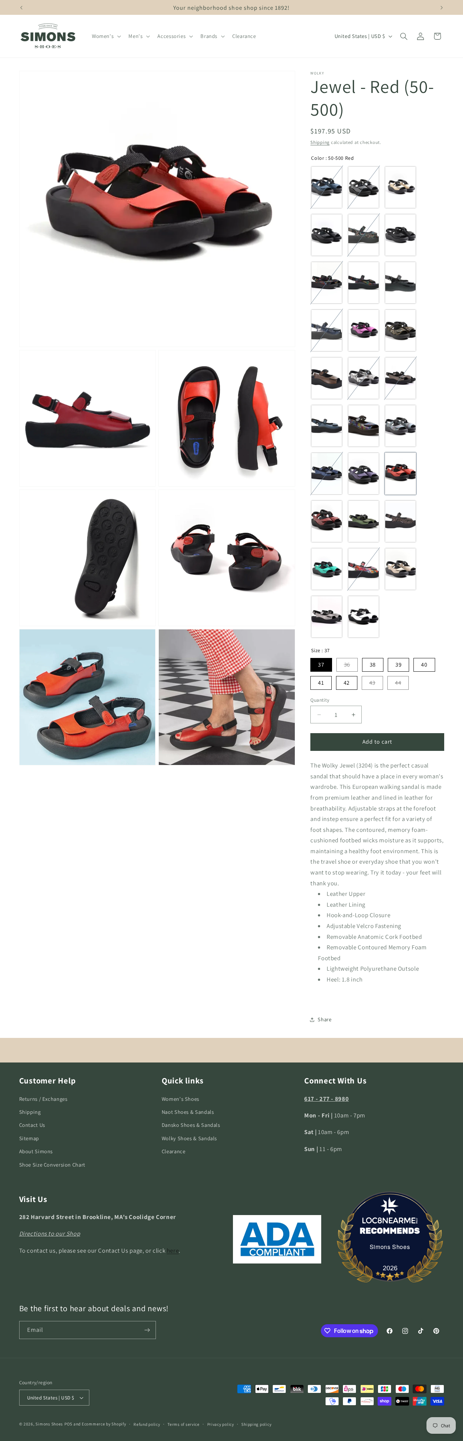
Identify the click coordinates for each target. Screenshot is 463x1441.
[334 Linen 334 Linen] (400, 569)
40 (424, 664)
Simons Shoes (390, 1247)
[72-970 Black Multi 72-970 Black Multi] (326, 282)
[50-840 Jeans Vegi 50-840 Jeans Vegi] (326, 426)
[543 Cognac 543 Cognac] (326, 378)
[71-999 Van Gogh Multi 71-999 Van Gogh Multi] (363, 569)
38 (373, 664)
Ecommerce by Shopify (104, 1424)
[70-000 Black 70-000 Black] (400, 235)
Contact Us (32, 1124)
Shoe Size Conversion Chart (52, 1164)
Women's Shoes (180, 1098)
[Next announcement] (442, 7)
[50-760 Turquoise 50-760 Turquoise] (326, 569)
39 (398, 664)
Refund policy (146, 1424)
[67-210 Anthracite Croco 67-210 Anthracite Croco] (363, 187)
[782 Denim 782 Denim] (326, 187)
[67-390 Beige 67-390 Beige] (400, 187)
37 (321, 664)
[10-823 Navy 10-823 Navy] (326, 473)
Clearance (174, 1151)
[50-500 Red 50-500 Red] (400, 473)
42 (347, 683)
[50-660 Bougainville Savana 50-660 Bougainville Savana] (363, 330)
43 (372, 683)
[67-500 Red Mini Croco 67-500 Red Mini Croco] (326, 521)
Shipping (320, 142)
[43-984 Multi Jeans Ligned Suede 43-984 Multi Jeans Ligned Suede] (400, 426)
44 (398, 683)
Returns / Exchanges (43, 1098)
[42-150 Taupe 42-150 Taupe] (400, 521)
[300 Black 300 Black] (326, 235)
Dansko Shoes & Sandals (191, 1124)
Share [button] (324, 1019)
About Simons (36, 1151)
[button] (105, 36)
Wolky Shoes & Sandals (189, 1138)
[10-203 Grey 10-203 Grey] (326, 616)
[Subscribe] (147, 1330)
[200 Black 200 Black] (400, 282)
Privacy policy (220, 1424)
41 (321, 683)
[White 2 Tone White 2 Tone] (363, 616)
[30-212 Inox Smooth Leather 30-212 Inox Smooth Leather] (400, 378)
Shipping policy (256, 1424)
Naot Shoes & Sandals (188, 1111)
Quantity (319, 700)
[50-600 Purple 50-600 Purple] (363, 473)
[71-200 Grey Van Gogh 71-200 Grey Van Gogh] (363, 378)
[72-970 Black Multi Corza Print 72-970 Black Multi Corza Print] (363, 282)
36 (347, 664)
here (173, 1250)
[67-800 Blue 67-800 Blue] (326, 330)
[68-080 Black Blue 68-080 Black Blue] (363, 235)
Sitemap (29, 1138)
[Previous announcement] (21, 7)
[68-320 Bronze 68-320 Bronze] (400, 330)
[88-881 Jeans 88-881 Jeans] (363, 426)
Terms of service (183, 1424)
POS (68, 1424)
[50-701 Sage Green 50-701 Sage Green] (363, 521)
